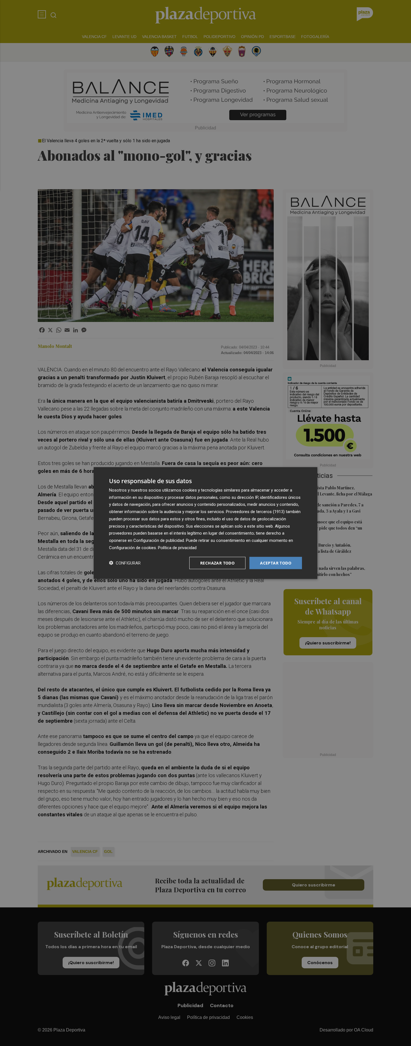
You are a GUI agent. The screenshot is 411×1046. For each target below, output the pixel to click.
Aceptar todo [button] (275, 562)
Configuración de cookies (132, 547)
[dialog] (205, 523)
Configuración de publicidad (158, 540)
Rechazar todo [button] (217, 562)
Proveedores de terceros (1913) (255, 511)
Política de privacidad (177, 547)
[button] (125, 563)
